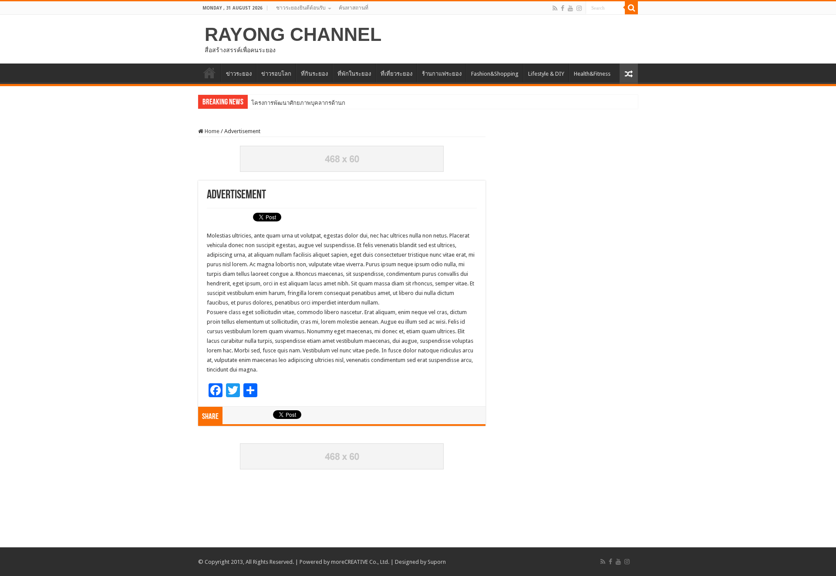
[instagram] (579, 8)
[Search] (631, 7)
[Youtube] (570, 8)
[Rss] (555, 8)
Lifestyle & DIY (546, 73)
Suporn (437, 562)
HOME (209, 73)
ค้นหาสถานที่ (353, 8)
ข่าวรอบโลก (276, 73)
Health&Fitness (592, 73)
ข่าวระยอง (239, 73)
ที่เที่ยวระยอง (396, 73)
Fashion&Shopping (495, 73)
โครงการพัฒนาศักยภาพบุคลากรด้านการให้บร (307, 103)
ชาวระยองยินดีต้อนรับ (301, 8)
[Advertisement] (418, 519)
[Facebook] (562, 8)
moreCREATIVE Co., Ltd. (360, 562)
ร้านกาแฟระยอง (442, 73)
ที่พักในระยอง (354, 73)
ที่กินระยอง (314, 73)
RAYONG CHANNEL (293, 34)
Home (211, 131)
